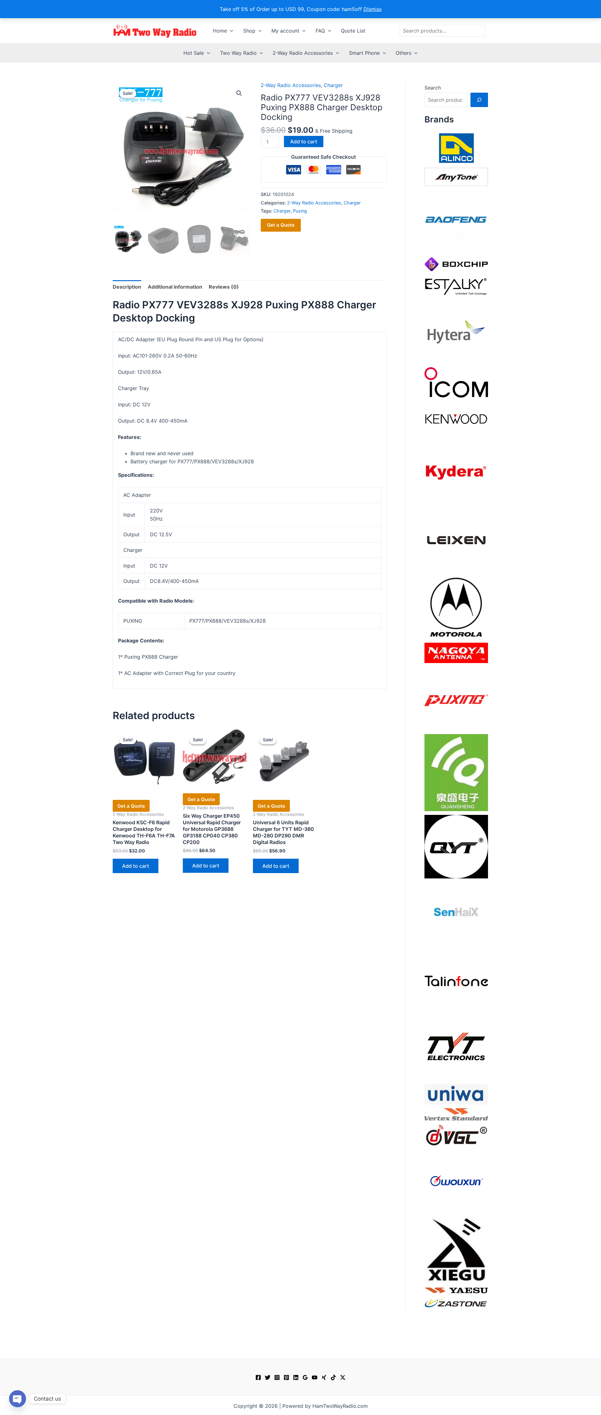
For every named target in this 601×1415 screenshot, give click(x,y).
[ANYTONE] (456, 176)
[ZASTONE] (456, 1303)
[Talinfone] (456, 981)
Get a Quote (281, 225)
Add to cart (303, 141)
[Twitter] (267, 1377)
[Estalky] (456, 285)
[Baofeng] (456, 221)
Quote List (353, 31)
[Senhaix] (456, 913)
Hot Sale (193, 53)
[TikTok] (333, 1377)
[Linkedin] (296, 1377)
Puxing (300, 211)
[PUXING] (456, 698)
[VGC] (456, 1134)
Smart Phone (364, 53)
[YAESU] (456, 1290)
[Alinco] (456, 147)
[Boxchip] (456, 263)
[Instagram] (277, 1377)
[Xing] (324, 1377)
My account (285, 31)
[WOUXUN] (456, 1181)
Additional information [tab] (175, 287)
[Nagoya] (456, 652)
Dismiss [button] (372, 9)
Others (403, 53)
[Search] (479, 100)
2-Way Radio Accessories (303, 53)
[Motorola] (456, 607)
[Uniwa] (456, 1094)
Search (432, 88)
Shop (249, 31)
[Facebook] (258, 1377)
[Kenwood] (456, 418)
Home (220, 31)
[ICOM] (456, 382)
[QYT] (456, 846)
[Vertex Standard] (456, 1114)
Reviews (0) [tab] (224, 287)
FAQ (320, 31)
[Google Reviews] (305, 1377)
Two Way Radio (238, 53)
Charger (333, 85)
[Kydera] (456, 472)
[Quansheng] (456, 772)
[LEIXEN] (456, 539)
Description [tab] (127, 287)
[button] (230, 30)
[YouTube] (314, 1377)
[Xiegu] (456, 1249)
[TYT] (456, 1048)
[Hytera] (456, 331)
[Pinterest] (286, 1377)
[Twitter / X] (343, 1377)
